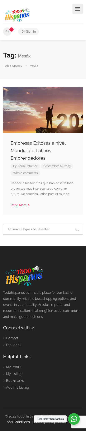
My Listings (14, 374)
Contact (12, 338)
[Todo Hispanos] (17, 14)
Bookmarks (15, 381)
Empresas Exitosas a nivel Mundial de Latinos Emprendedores (38, 150)
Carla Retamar (27, 166)
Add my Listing (17, 387)
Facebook (13, 345)
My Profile (14, 367)
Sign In (30, 31)
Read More (19, 205)
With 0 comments (25, 173)
